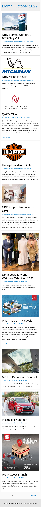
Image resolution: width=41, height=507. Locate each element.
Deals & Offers (18, 41)
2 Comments (6, 117)
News (16, 281)
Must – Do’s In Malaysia (17, 320)
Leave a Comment (7, 41)
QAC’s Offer (9, 114)
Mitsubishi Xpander (14, 419)
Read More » (6, 137)
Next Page (34, 495)
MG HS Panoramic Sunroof (19, 377)
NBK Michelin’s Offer (15, 76)
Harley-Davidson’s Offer (17, 165)
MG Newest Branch (14, 474)
